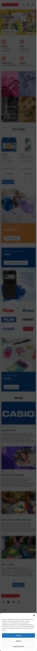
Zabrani (18, 641)
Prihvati (18, 635)
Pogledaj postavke (18, 646)
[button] (34, 615)
